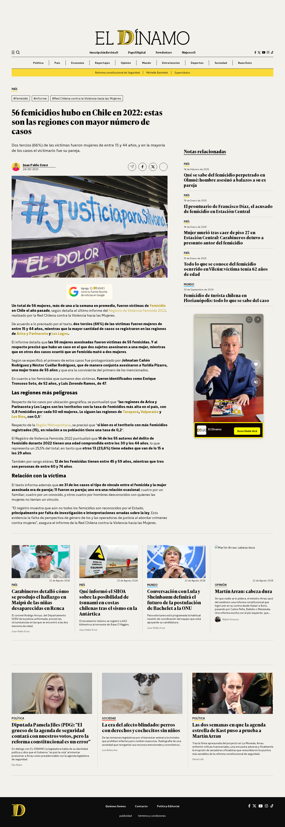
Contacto (141, 806)
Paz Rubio (17, 764)
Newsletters (164, 52)
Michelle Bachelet (157, 72)
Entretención (171, 62)
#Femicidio (20, 98)
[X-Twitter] (259, 52)
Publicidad (125, 815)
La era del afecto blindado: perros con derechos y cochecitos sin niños (141, 727)
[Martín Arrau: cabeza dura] (244, 561)
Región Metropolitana (53, 425)
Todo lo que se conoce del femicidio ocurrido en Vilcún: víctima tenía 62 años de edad (226, 269)
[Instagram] (268, 52)
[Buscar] (18, 52)
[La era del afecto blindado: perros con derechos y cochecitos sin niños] (142, 693)
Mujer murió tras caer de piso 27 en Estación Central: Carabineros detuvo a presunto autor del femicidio (224, 237)
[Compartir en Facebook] (142, 167)
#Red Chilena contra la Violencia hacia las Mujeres (86, 98)
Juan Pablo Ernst (35, 165)
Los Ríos (18, 416)
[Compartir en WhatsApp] (163, 167)
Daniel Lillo (198, 759)
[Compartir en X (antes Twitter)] (153, 167)
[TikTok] (272, 52)
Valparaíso (150, 412)
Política (38, 62)
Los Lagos (60, 333)
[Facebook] (255, 52)
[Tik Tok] (271, 806)
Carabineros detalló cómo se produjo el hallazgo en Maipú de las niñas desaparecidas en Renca (40, 599)
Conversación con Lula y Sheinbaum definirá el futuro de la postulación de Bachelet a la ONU (174, 599)
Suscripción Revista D (103, 52)
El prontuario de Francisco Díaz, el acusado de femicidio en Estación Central (228, 208)
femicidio (158, 305)
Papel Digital (137, 52)
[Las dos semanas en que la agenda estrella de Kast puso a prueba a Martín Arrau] (232, 693)
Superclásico (182, 72)
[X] (254, 805)
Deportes (197, 62)
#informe (40, 98)
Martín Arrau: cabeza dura (243, 591)
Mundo (146, 62)
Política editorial (168, 806)
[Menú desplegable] (13, 52)
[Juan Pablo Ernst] (16, 167)
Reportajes (102, 62)
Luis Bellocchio (109, 750)
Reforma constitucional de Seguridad (117, 72)
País (57, 62)
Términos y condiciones (152, 815)
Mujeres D (188, 52)
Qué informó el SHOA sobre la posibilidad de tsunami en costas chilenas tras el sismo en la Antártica (108, 602)
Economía (77, 62)
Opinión (126, 62)
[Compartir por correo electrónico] (132, 167)
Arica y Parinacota (32, 333)
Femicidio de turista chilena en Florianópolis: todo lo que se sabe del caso (226, 297)
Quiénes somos (115, 806)
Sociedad (221, 62)
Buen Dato (245, 62)
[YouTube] (263, 52)
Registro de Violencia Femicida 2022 (137, 310)
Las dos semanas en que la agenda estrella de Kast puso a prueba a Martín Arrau (229, 730)
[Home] (142, 37)
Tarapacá (131, 412)
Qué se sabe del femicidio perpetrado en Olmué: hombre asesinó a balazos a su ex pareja (225, 179)
